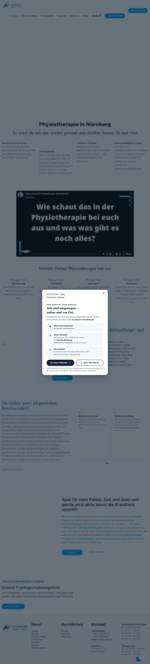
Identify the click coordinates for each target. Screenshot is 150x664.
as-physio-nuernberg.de (83, 319)
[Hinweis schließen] (103, 293)
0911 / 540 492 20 (91, 363)
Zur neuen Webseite (59, 363)
